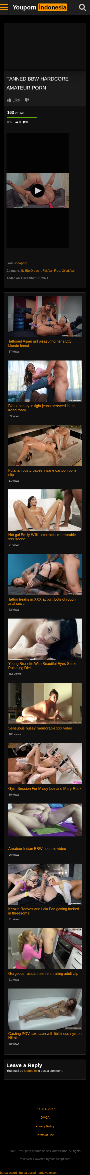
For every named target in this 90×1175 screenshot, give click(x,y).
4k (22, 270)
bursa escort (8, 1173)
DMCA (45, 1117)
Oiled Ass (68, 270)
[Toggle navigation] (4, 7)
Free (57, 270)
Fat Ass (47, 270)
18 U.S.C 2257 (45, 1109)
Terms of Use (45, 1135)
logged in (30, 1071)
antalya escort (48, 1173)
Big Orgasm (33, 270)
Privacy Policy (45, 1126)
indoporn (21, 263)
